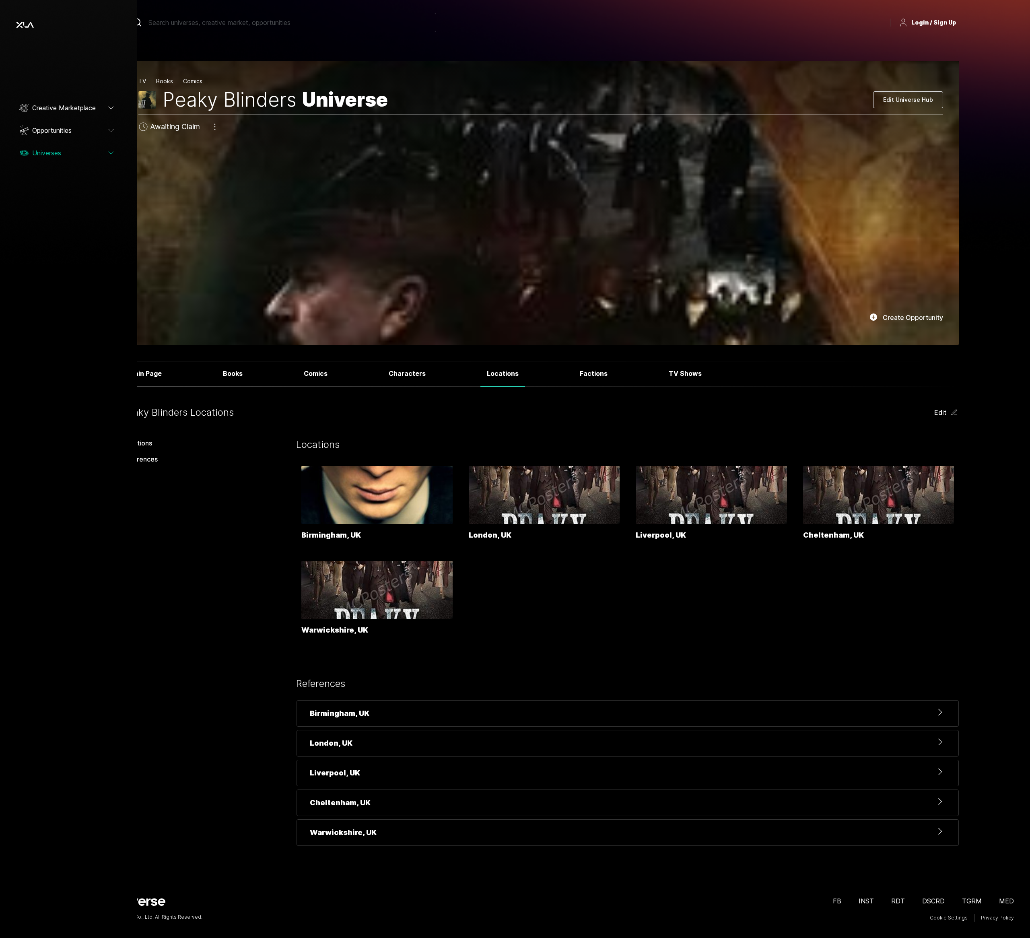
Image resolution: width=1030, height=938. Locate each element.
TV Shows (685, 373)
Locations (503, 373)
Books (233, 373)
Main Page (145, 373)
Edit (940, 412)
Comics (316, 373)
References (140, 459)
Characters (407, 373)
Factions (594, 373)
